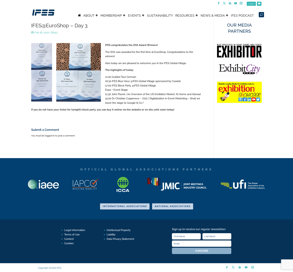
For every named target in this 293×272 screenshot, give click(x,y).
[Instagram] (241, 4)
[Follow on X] (233, 267)
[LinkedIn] (230, 4)
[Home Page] (79, 15)
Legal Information (74, 230)
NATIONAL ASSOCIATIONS (172, 206)
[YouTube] (235, 4)
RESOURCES (184, 15)
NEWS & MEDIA (213, 15)
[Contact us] (259, 4)
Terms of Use (72, 234)
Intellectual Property (119, 230)
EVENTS (134, 15)
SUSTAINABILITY (160, 15)
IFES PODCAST (242, 15)
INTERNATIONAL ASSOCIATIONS (125, 206)
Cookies (69, 243)
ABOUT (88, 15)
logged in (50, 135)
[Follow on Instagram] (252, 267)
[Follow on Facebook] (226, 267)
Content (69, 238)
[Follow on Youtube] (246, 267)
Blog (54, 32)
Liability (111, 234)
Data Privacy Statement (120, 238)
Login (251, 3)
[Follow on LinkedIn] (239, 267)
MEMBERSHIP (111, 15)
